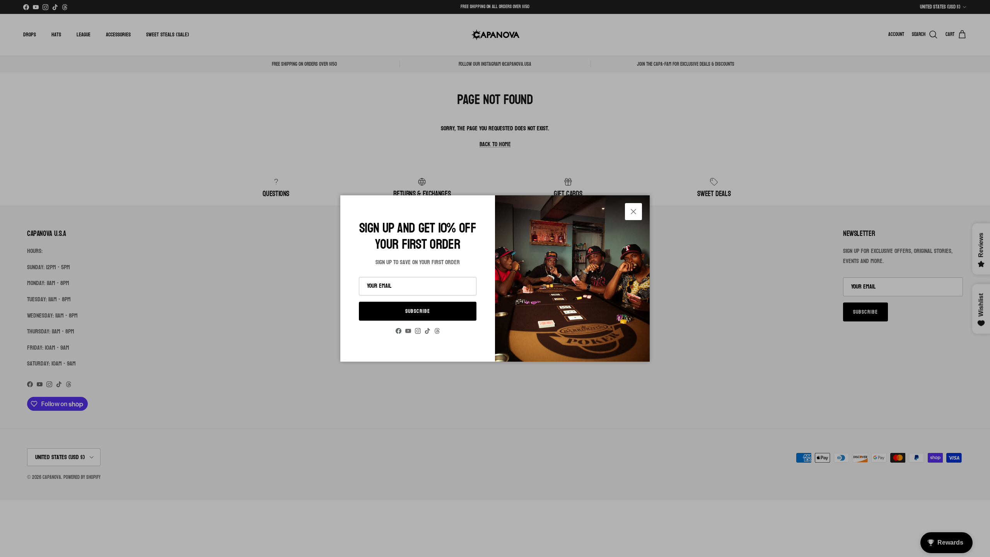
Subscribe (417, 311)
